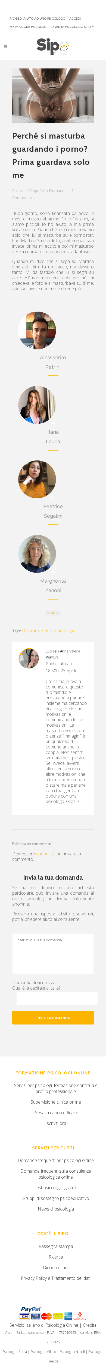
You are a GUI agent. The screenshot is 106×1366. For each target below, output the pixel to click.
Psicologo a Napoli (72, 1351)
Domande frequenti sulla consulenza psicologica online (55, 1174)
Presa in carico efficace (55, 1113)
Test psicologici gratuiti (55, 1188)
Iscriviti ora (55, 1123)
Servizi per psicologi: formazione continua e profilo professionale (56, 1088)
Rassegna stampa (56, 1246)
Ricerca (56, 1257)
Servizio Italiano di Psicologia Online (44, 1325)
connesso (45, 854)
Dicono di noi (55, 1268)
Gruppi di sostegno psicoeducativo (55, 1198)
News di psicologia (56, 1209)
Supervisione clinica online (56, 1102)
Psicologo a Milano (43, 1351)
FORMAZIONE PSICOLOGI (28, 27)
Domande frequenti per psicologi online (56, 1160)
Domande (58, 190)
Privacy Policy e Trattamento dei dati (56, 1278)
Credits (89, 1325)
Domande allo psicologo (48, 631)
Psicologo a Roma (14, 1351)
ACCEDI (75, 18)
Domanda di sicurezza (33, 982)
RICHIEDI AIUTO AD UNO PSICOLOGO (37, 18)
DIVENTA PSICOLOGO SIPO (71, 27)
